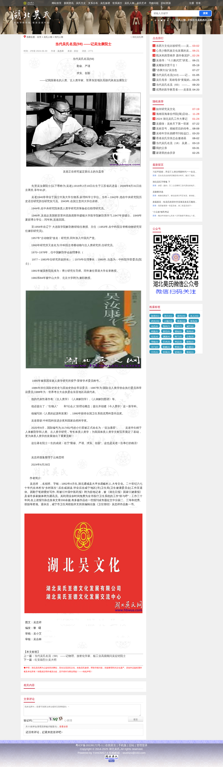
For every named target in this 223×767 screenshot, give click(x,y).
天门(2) (154, 347)
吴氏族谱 (105, 3)
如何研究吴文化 (165, 109)
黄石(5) (166, 331)
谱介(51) (168, 316)
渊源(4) (166, 336)
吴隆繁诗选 (158, 192)
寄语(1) (178, 347)
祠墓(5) (154, 331)
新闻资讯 (69, 3)
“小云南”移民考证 (161, 212)
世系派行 (117, 3)
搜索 (205, 13)
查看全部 (63, 726)
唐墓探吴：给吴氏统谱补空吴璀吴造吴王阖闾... (175, 202)
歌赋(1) (166, 347)
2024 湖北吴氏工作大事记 (172, 118)
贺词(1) (178, 352)
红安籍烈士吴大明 (45, 659)
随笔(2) (190, 342)
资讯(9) (193, 321)
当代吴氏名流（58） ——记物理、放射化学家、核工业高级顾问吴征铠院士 (80, 655)
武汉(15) (155, 321)
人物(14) (168, 321)
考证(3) (178, 342)
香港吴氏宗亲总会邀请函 (171, 138)
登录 (198, 3)
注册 (191, 3)
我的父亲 (161, 148)
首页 (39, 37)
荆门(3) (178, 336)
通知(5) (178, 331)
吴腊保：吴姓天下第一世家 (172, 123)
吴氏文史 (81, 3)
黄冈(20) (181, 316)
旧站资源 (166, 3)
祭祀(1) (190, 352)
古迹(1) (190, 347)
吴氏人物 (129, 3)
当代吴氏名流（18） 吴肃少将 (174, 143)
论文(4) (154, 336)
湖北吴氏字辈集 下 (161, 182)
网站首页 (56, 3)
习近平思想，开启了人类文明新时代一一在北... (175, 172)
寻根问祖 (154, 3)
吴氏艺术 (141, 3)
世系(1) (166, 352)
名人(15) (194, 316)
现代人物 (59, 37)
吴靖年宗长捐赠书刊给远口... (173, 133)
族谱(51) (155, 316)
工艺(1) (154, 352)
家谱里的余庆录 (165, 152)
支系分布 (93, 3)
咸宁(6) (190, 326)
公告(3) (190, 336)
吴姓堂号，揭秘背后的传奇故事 (175, 128)
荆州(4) (190, 331)
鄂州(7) (166, 326)
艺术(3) (166, 342)
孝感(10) (181, 321)
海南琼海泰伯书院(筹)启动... (173, 113)
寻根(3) (154, 342)
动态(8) (154, 326)
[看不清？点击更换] (55, 718)
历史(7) (178, 326)
